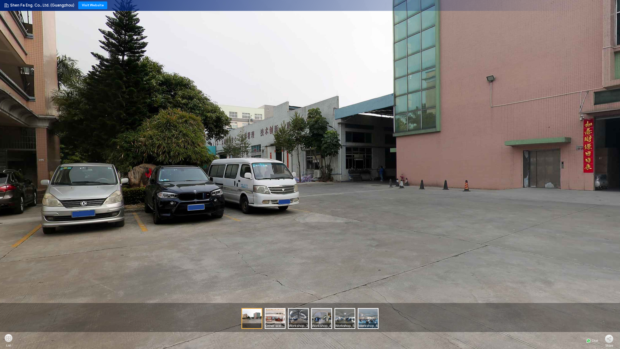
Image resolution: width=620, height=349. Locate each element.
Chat (594, 340)
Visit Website (93, 5)
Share (609, 345)
